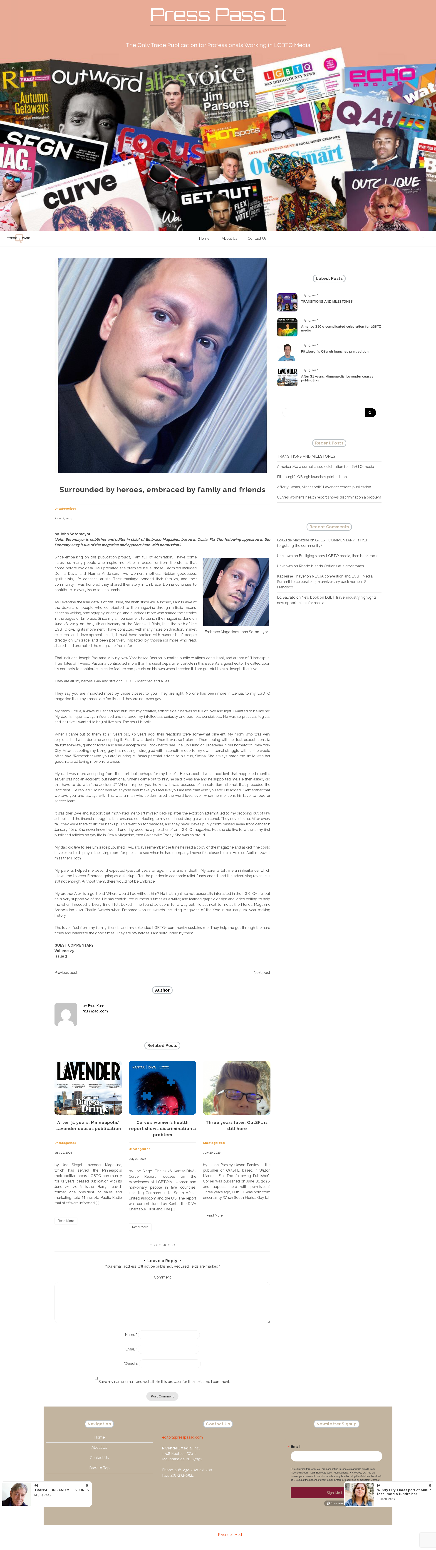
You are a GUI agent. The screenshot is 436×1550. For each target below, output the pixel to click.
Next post (262, 972)
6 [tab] (174, 1245)
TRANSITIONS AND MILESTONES (327, 301)
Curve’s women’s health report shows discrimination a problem (88, 1128)
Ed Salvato (286, 597)
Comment (162, 1277)
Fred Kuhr (96, 1006)
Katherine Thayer (291, 576)
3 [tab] (160, 1245)
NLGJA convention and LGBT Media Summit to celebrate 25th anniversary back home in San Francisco (325, 581)
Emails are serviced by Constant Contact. (357, 1479)
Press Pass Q (218, 14)
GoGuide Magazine (293, 540)
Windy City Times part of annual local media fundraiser (405, 1492)
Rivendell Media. (231, 1535)
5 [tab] (169, 1245)
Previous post (65, 972)
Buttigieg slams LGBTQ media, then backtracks (339, 556)
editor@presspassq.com (182, 1437)
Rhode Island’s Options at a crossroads (331, 566)
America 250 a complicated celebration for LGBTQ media (341, 328)
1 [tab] (151, 1245)
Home (204, 238)
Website (131, 1364)
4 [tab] (165, 1245)
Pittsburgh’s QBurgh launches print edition (335, 351)
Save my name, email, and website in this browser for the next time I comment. (164, 1382)
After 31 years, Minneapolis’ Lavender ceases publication (337, 378)
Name (131, 1335)
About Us (229, 238)
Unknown (285, 556)
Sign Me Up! (336, 1492)
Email (131, 1349)
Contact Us (257, 238)
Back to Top (99, 1468)
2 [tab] (155, 1245)
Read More (66, 1227)
